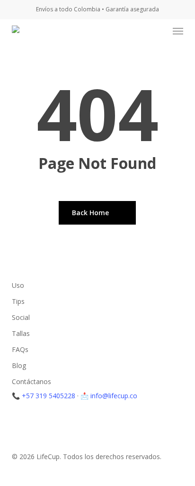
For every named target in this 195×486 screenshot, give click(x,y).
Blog (19, 365)
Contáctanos (31, 381)
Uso (18, 285)
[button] (178, 31)
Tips (18, 301)
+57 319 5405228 (48, 395)
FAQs (20, 349)
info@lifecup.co (113, 395)
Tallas (21, 333)
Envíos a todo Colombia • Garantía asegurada (97, 9)
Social (21, 317)
